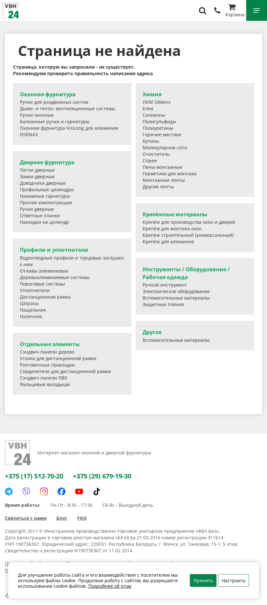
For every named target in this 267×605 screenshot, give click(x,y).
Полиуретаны (158, 128)
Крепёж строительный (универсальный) (188, 235)
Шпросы (29, 303)
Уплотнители (34, 290)
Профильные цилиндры (47, 189)
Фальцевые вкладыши (45, 384)
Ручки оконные (37, 115)
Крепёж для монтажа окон (172, 228)
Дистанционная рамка (45, 297)
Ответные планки (40, 215)
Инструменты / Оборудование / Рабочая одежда (186, 273)
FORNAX (29, 134)
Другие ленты (158, 186)
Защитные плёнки (163, 304)
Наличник (31, 316)
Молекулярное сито (165, 147)
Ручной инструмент (165, 285)
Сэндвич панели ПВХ (43, 378)
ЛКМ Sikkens (157, 102)
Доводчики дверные (43, 183)
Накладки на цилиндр (44, 222)
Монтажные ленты (164, 180)
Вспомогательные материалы (176, 298)
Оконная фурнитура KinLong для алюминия (69, 128)
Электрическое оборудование (176, 291)
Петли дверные (37, 170)
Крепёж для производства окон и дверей (189, 222)
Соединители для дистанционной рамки (65, 371)
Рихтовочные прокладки (47, 365)
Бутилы (151, 141)
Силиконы (154, 115)
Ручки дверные (37, 209)
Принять (203, 580)
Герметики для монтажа (170, 173)
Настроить (234, 580)
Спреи (150, 160)
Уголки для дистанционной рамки (58, 358)
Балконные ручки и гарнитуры (55, 121)
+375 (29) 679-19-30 (102, 476)
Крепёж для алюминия (168, 241)
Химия (152, 94)
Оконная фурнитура (48, 94)
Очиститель (156, 154)
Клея (148, 108)
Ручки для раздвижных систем (54, 102)
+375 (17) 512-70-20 (34, 476)
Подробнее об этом (109, 586)
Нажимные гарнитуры (45, 196)
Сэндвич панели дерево (47, 352)
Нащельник (33, 310)
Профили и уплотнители (54, 249)
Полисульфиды (159, 121)
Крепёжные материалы (175, 214)
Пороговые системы (42, 284)
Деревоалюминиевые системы (55, 277)
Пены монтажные (162, 167)
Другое (152, 332)
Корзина (235, 14)
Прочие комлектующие (46, 202)
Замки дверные (37, 176)
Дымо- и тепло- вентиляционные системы (67, 108)
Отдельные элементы (50, 344)
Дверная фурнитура (47, 162)
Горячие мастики (162, 134)
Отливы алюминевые (44, 271)
